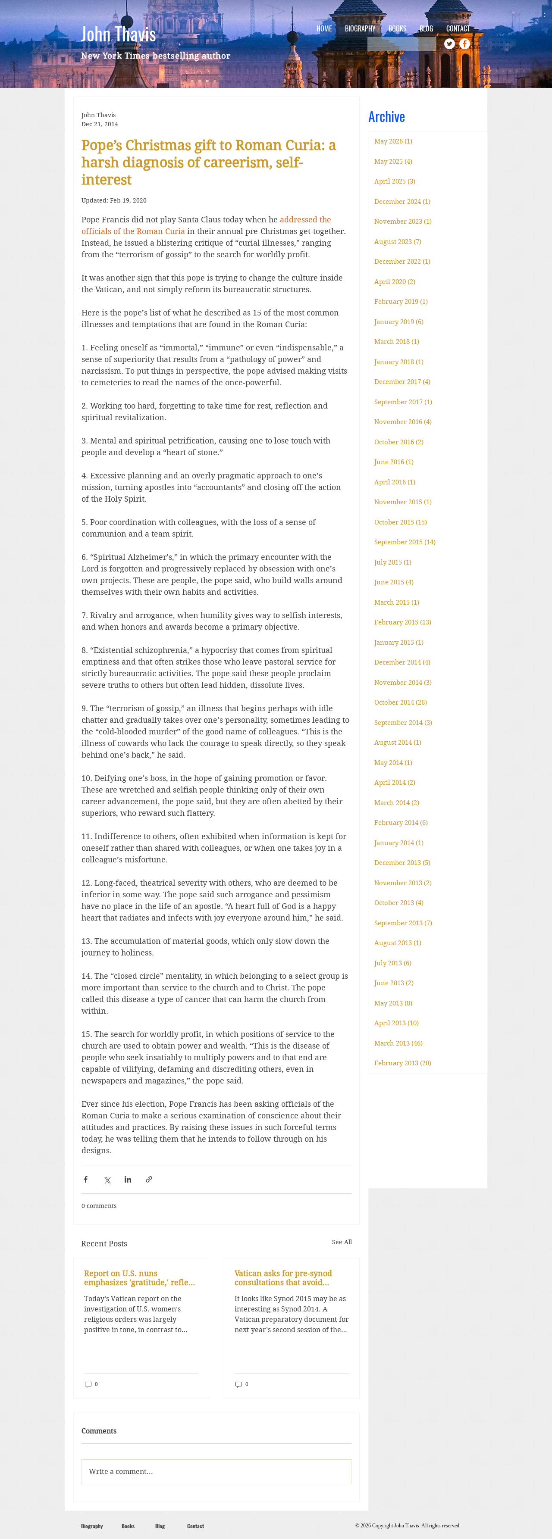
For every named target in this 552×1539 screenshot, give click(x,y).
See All (342, 1242)
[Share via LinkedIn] (128, 1179)
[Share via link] (149, 1179)
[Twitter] (449, 43)
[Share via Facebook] (86, 1179)
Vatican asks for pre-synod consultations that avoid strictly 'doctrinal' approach (285, 1278)
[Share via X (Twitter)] (107, 1179)
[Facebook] (464, 43)
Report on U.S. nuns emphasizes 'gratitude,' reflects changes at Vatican (141, 1278)
